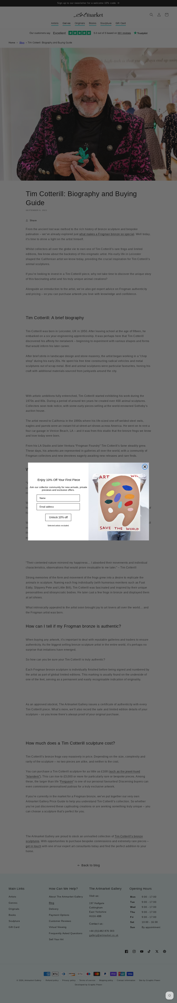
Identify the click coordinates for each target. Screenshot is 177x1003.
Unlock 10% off (58, 517)
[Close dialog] (145, 466)
